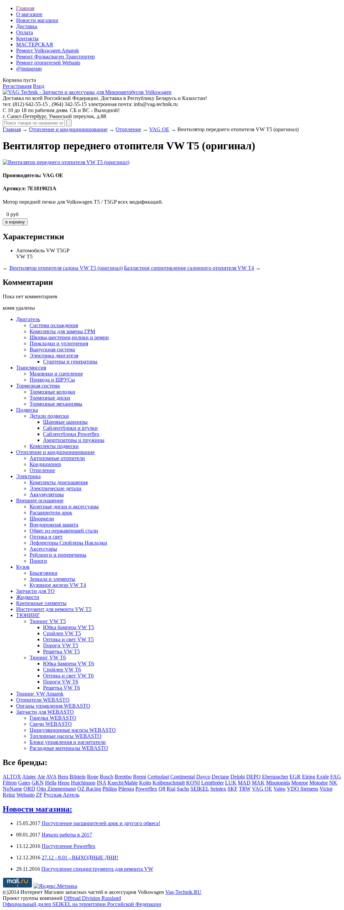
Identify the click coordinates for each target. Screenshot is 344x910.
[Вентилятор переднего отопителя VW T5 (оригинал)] (66, 162)
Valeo (279, 789)
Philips (109, 789)
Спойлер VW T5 (62, 633)
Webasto (25, 795)
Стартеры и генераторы (70, 361)
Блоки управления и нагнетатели (68, 742)
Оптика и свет (46, 537)
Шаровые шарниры (65, 422)
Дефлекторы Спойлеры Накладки (68, 543)
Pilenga (126, 789)
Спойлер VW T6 (62, 669)
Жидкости (27, 597)
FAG (335, 776)
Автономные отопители (57, 458)
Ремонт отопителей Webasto (48, 62)
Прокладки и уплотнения (59, 343)
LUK (230, 783)
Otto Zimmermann (56, 789)
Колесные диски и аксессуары (64, 506)
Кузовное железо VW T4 (58, 585)
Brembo (123, 776)
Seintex (218, 789)
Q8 (162, 789)
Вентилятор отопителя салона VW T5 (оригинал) (66, 268)
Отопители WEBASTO (43, 700)
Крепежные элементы (41, 603)
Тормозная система (38, 386)
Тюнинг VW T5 (48, 621)
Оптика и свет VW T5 (68, 639)
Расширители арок (51, 512)
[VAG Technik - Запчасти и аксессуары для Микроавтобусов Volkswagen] (87, 92)
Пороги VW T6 (60, 682)
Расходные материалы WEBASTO (69, 748)
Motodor (318, 783)
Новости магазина (37, 20)
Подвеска (27, 410)
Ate (41, 776)
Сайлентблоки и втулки (70, 428)
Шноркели (42, 518)
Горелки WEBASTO (53, 718)
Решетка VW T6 (61, 688)
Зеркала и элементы (52, 579)
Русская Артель (61, 795)
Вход (38, 86)
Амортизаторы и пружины (73, 440)
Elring (308, 776)
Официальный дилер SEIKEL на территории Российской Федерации (82, 904)
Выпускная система (52, 349)
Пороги (38, 561)
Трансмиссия (31, 367)
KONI (193, 783)
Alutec (29, 776)
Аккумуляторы (47, 494)
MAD (244, 783)
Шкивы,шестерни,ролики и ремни (69, 337)
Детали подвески (49, 416)
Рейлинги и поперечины (58, 555)
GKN (38, 783)
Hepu (64, 783)
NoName (12, 789)
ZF (39, 795)
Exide (322, 776)
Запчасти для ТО (35, 591)
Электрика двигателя (54, 355)
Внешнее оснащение (39, 500)
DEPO (253, 776)
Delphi (237, 776)
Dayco (203, 776)
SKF (232, 789)
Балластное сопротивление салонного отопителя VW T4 (189, 268)
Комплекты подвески (54, 446)
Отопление (128, 129)
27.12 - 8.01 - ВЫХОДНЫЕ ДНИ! (80, 857)
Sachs (183, 789)
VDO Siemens (302, 789)
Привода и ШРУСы (52, 380)
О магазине (29, 14)
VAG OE (159, 129)
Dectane (220, 776)
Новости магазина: (37, 809)
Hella (50, 783)
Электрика (28, 476)
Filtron (10, 783)
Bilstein (78, 776)
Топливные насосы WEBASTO (65, 736)
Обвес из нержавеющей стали (64, 531)
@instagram (29, 68)
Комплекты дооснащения (59, 482)
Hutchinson (83, 783)
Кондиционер (45, 464)
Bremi (139, 776)
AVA (51, 776)
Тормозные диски (50, 398)
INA (101, 783)
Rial (171, 789)
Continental (182, 776)
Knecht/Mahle (123, 783)
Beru (63, 776)
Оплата (24, 32)
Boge (92, 776)
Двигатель (28, 319)
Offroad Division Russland (92, 898)
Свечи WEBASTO (51, 724)
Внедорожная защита (54, 524)
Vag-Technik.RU (183, 892)
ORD (29, 789)
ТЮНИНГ (28, 615)
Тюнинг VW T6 (48, 657)
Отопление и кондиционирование (68, 129)
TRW (245, 789)
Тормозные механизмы (56, 404)
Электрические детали (55, 488)
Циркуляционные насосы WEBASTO (73, 730)
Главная (25, 8)
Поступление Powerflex (68, 846)
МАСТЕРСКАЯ (34, 44)
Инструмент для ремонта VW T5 (53, 609)
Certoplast (158, 776)
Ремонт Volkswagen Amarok (47, 50)
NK (333, 783)
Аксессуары (43, 549)
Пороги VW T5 (60, 645)
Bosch (106, 776)
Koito (145, 783)
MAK (258, 783)
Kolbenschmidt (169, 783)
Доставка (26, 26)
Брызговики (43, 573)
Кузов (23, 567)
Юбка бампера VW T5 (68, 627)
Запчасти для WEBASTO (45, 712)
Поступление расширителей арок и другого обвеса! (101, 823)
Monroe (299, 783)
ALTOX (12, 776)
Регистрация (17, 86)
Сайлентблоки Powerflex (71, 434)
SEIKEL (199, 789)
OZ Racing (89, 789)
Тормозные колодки (52, 392)
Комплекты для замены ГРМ (62, 331)
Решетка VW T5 (61, 651)
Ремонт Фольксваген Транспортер (55, 56)
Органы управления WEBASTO (53, 706)
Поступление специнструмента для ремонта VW (97, 869)
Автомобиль (30, 250)
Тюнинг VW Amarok (39, 694)
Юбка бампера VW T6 (68, 663)
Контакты (27, 38)
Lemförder (212, 783)
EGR (295, 776)
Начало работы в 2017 (67, 835)
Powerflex (146, 789)
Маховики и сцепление (56, 373)
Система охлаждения (54, 325)
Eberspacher (275, 776)
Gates (24, 783)
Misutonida (278, 783)
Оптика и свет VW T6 (68, 675)
